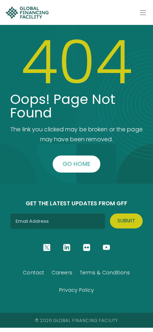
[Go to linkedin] (66, 247)
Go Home (77, 164)
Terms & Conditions (105, 272)
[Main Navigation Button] (143, 12)
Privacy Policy (76, 290)
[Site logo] (27, 12)
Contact (33, 272)
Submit (126, 220)
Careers (62, 272)
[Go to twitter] (47, 247)
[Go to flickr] (86, 247)
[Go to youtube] (106, 247)
